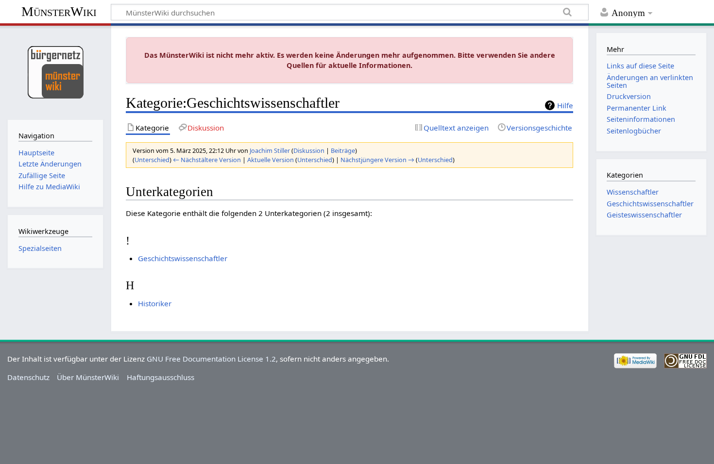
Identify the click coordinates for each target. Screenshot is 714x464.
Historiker (154, 303)
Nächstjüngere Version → (377, 159)
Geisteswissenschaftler (644, 214)
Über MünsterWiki (88, 377)
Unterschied (152, 159)
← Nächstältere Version (207, 159)
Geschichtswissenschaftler (182, 258)
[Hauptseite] (55, 71)
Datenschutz (28, 377)
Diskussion (308, 150)
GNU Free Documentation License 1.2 (211, 359)
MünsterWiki (59, 11)
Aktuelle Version (270, 159)
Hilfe (565, 105)
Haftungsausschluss (160, 377)
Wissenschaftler (633, 192)
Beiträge (343, 150)
